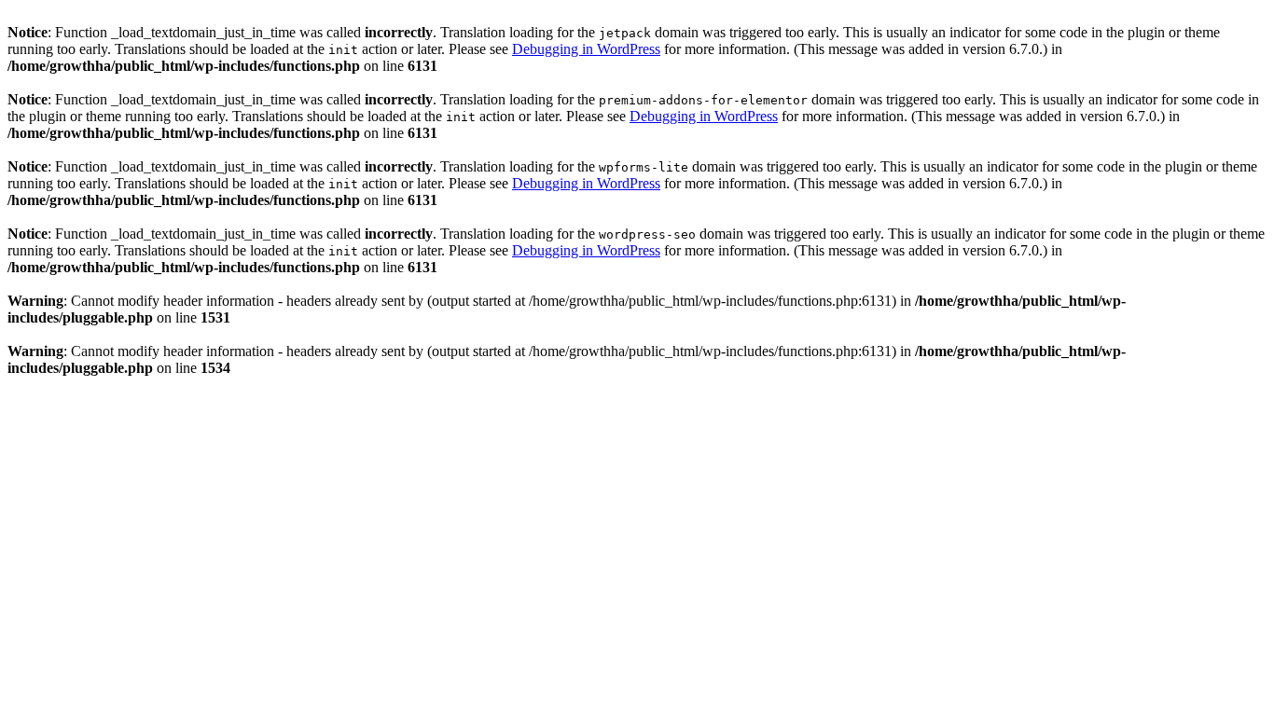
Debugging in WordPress (586, 49)
